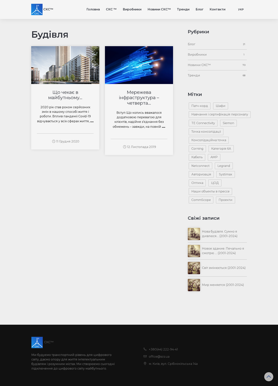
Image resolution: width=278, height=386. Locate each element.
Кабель (197, 157)
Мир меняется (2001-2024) (223, 285)
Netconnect (200, 166)
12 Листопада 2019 (141, 147)
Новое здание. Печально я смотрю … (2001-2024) (223, 251)
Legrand (223, 166)
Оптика (197, 183)
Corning (197, 148)
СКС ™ (111, 9)
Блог (199, 9)
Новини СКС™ (159, 9)
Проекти (225, 200)
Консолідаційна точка (208, 140)
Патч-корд (199, 106)
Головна (93, 9)
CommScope (201, 200)
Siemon (228, 123)
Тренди (183, 9)
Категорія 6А (221, 148)
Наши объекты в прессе (210, 191)
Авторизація (201, 174)
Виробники (132, 9)
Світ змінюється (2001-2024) (224, 268)
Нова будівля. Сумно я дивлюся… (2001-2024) (220, 234)
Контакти (217, 9)
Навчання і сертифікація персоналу (219, 114)
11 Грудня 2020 (67, 141)
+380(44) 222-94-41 (163, 349)
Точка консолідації (206, 131)
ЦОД (215, 183)
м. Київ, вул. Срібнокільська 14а (173, 364)
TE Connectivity (203, 123)
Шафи (220, 106)
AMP (214, 157)
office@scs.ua (158, 356)
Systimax (225, 174)
